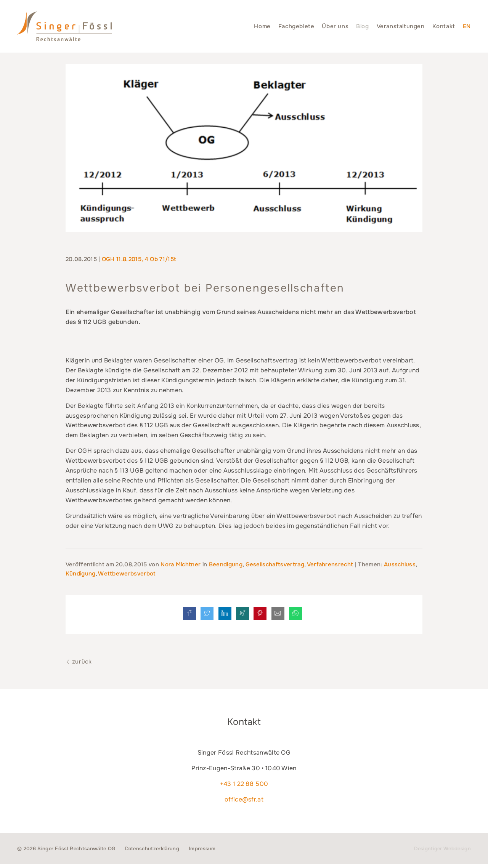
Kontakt (443, 26)
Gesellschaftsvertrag (275, 564)
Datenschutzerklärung (152, 848)
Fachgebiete (296, 26)
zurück (81, 661)
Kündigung (81, 573)
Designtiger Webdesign (442, 848)
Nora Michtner (181, 564)
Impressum (202, 848)
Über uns (335, 26)
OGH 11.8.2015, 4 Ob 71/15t (139, 259)
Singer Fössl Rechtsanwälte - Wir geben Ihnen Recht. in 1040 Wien (64, 26)
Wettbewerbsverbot (127, 573)
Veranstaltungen (401, 26)
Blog (362, 26)
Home (262, 26)
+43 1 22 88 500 (244, 784)
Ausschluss (400, 564)
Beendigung (225, 564)
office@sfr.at (244, 799)
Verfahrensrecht (330, 564)
